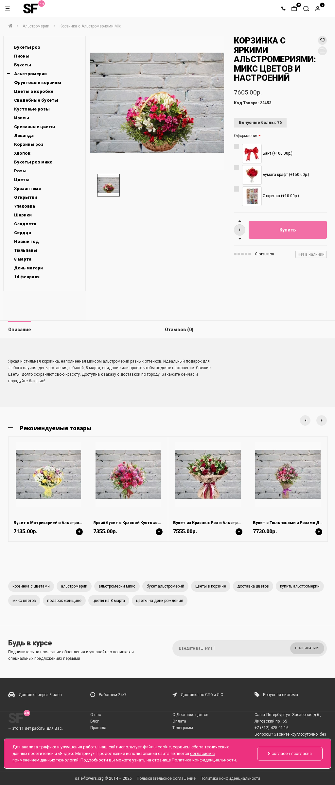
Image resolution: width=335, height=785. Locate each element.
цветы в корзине (210, 586)
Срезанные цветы (34, 126)
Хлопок (22, 153)
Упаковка (24, 206)
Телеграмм (182, 727)
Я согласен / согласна (290, 753)
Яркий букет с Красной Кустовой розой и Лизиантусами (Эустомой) (162, 522)
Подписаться (307, 648)
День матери (28, 267)
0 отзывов (264, 254)
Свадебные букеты (36, 100)
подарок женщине (64, 600)
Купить (287, 229)
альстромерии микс (116, 586)
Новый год (26, 241)
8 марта (22, 259)
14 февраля (27, 276)
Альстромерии (30, 73)
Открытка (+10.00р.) (280, 196)
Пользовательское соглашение (166, 778)
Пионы (21, 56)
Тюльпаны (25, 250)
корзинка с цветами (31, 586)
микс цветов (24, 600)
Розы (20, 170)
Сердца (22, 232)
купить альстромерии (300, 586)
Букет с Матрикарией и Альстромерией (54, 522)
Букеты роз (27, 47)
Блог (94, 721)
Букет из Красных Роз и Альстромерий (213, 522)
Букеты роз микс (33, 162)
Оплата (179, 721)
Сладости (25, 223)
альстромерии (74, 586)
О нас (95, 714)
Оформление (246, 135)
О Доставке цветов (190, 714)
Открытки (25, 197)
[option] (157, 103)
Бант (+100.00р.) (277, 153)
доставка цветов (253, 586)
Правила (98, 727)
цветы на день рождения (159, 600)
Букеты (22, 64)
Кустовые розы (32, 109)
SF (30, 9)
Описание (19, 329)
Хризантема (27, 188)
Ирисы (21, 117)
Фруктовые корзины (37, 82)
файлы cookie (157, 746)
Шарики (23, 215)
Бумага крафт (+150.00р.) (285, 174)
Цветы (21, 179)
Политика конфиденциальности (230, 778)
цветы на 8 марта (109, 600)
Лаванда (24, 135)
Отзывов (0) (179, 329)
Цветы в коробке (33, 91)
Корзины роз (29, 144)
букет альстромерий (165, 586)
